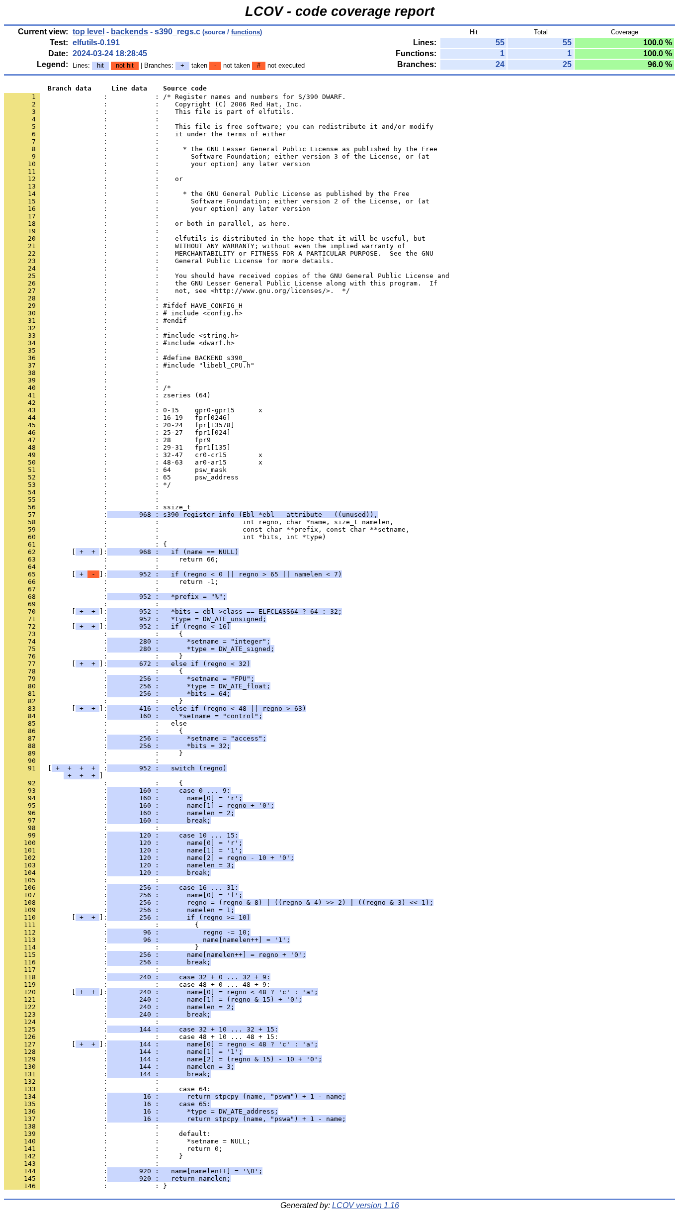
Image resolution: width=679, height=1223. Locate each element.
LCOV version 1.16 (365, 1205)
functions (245, 32)
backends (129, 31)
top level (88, 31)
